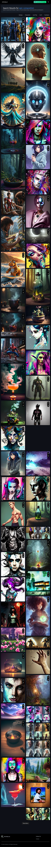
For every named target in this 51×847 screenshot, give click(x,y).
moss (34, 398)
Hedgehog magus (30, 567)
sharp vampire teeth (12, 623)
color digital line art (9, 447)
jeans (3, 624)
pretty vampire (5, 623)
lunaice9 (5, 646)
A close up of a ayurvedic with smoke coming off (11, 186)
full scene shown (10, 522)
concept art (35, 167)
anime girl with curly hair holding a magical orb (36, 632)
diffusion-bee (4, 365)
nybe (30, 222)
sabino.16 (6, 571)
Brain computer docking (31, 77)
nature (37, 567)
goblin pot (29, 307)
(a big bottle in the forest (31, 302)
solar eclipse (46, 240)
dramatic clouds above (6, 649)
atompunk (33, 372)
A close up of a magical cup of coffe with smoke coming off (12, 309)
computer (29, 82)
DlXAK (5, 394)
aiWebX (5, 61)
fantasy (42, 568)
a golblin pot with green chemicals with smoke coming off (12, 422)
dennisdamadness (7, 307)
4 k (46, 593)
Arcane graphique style (31, 191)
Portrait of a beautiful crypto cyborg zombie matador (37, 224)
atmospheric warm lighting (7, 754)
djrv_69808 (6, 148)
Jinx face (3, 598)
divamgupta (6, 419)
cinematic (20, 624)
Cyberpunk (34, 140)
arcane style (29, 140)
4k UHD (18, 151)
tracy (30, 520)
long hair (6, 624)
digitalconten (6, 671)
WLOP (31, 167)
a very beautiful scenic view (32, 736)
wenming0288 (6, 332)
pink (12, 649)
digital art (35, 593)
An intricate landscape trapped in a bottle (9, 673)
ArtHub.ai (4, 2)
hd (44, 593)
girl (33, 371)
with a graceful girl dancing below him (13, 126)
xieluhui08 (6, 714)
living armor (40, 396)
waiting (28, 398)
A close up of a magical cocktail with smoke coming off (12, 150)
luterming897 (6, 801)
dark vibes (11, 675)
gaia (35, 567)
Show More (25, 823)
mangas (3, 447)
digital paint (44, 754)
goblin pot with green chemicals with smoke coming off (37, 321)
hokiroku (30, 394)
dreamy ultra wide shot (17, 649)
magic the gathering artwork (32, 568)
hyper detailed (16, 675)
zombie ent (29, 396)
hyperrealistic (36, 225)
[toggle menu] (48, 2)
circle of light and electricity (38, 240)
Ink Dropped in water (35, 142)
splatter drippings (39, 38)
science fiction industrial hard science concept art (36, 737)
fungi (44, 396)
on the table (14, 151)
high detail (39, 754)
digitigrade (37, 398)
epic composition (44, 473)
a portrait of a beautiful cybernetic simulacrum (35, 535)
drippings (15, 447)
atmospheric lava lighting (32, 322)
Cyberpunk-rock (40, 422)
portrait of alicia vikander (42, 736)
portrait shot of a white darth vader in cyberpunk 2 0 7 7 (37, 719)
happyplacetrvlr (7, 520)
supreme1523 (6, 36)
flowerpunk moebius (6, 498)
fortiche (37, 191)
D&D (45, 398)
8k (47, 754)
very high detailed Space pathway (33, 239)
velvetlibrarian (6, 621)
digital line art (33, 346)
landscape (39, 473)
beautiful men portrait (37, 192)
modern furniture (30, 225)
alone (31, 398)
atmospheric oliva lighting (7, 151)
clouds (19, 648)
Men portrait (34, 422)
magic (28, 541)
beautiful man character (6, 448)
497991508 (31, 74)
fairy (40, 567)
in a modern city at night (13, 624)
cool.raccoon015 (7, 209)
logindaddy (31, 163)
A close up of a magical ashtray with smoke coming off (12, 753)
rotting (46, 396)
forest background (45, 567)
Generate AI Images (41, 2)
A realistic (4, 359)
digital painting (40, 167)
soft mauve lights (43, 225)
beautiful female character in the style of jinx (35, 39)
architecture (29, 572)
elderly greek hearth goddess (37, 537)
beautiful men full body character (11, 523)
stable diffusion (34, 307)
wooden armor (34, 396)
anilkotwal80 (6, 122)
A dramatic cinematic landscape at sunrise (10, 88)
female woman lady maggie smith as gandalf (35, 753)
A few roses (15, 648)
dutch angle (4, 522)
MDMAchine (31, 319)
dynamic (8, 359)
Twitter (37, 839)
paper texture (20, 447)
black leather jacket (20, 623)
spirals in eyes (33, 818)
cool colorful (39, 140)
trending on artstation (42, 633)
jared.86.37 (6, 445)
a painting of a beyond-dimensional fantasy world (11, 716)
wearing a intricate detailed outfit (17, 448)
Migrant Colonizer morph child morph (34, 720)
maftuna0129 (6, 357)
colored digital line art (31, 38)
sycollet (30, 237)
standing (42, 398)
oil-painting (29, 759)
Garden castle (5, 648)
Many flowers (10, 648)
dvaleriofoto (31, 470)
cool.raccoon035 (7, 245)
